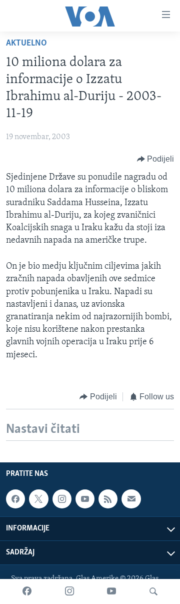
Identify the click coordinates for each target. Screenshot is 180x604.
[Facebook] (27, 591)
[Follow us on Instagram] (62, 498)
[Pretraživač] (153, 591)
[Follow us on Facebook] (15, 498)
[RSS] (108, 498)
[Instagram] (69, 591)
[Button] (155, 159)
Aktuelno (26, 43)
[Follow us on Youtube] (85, 498)
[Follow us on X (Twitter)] (38, 498)
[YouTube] (111, 591)
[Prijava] (131, 498)
